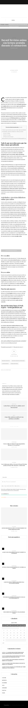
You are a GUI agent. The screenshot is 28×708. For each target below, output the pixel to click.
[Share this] (11, 51)
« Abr (3, 643)
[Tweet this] (13, 51)
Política (4, 690)
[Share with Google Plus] (15, 51)
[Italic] (4, 486)
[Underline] (5, 486)
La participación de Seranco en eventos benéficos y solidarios (14, 553)
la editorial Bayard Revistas (13, 102)
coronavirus (5, 363)
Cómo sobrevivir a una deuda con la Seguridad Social (14, 613)
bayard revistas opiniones (18, 360)
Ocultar (20, 127)
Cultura (6, 24)
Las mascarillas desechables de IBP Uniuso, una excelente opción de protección (13, 653)
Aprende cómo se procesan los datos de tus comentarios (13, 490)
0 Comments (14, 71)
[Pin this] (16, 51)
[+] (18, 485)
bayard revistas (6, 360)
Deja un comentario (6, 369)
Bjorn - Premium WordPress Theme (16, 705)
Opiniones (14, 565)
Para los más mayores (8, 136)
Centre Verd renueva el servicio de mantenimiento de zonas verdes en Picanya (14, 529)
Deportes (4, 680)
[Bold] (2, 486)
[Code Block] (14, 486)
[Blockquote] (12, 486)
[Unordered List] (10, 486)
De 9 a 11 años (7, 135)
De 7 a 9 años (6, 133)
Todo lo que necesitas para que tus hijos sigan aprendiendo (14, 129)
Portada (2, 24)
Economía (14, 580)
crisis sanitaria (14, 363)
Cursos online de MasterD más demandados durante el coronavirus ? (14, 444)
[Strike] (7, 486)
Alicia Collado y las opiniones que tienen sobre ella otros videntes (13, 667)
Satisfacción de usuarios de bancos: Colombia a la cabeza (14, 568)
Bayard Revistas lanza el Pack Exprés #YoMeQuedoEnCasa (14, 138)
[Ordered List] (9, 486)
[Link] (15, 486)
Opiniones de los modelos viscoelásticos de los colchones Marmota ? (14, 598)
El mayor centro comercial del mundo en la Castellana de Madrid (14, 583)
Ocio (3, 685)
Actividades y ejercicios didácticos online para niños (12, 131)
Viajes (3, 692)
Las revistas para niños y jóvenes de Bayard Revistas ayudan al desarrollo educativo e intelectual (14, 464)
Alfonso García (14, 70)
